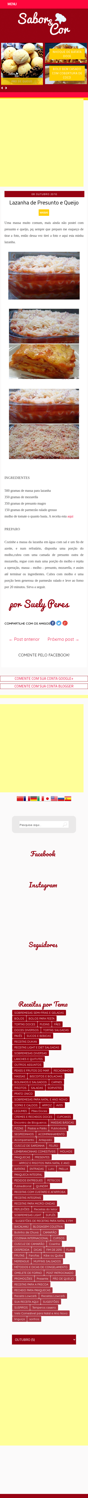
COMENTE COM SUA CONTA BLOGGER (44, 686)
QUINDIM (42, 1186)
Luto (51, 1168)
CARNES (56, 1082)
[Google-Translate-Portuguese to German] (33, 801)
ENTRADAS (37, 1168)
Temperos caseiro (44, 1307)
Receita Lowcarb (25, 1296)
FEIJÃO (53, 1145)
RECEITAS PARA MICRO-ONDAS (34, 1203)
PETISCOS (53, 1180)
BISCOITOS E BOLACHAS (46, 1076)
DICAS (38, 1249)
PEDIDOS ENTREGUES (28, 1180)
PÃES (57, 1024)
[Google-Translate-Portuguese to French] (26, 801)
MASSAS (44, 212)
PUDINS (45, 1024)
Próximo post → (63, 639)
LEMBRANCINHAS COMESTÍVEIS (35, 1151)
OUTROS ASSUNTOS (27, 1064)
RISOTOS (20, 1088)
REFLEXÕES (21, 1209)
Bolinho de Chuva (26, 1232)
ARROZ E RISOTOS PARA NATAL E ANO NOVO (44, 1163)
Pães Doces (39, 1111)
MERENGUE (21, 1261)
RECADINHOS (62, 1070)
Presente (42, 1278)
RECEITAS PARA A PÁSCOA (31, 1284)
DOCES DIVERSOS (26, 1030)
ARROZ (47, 1105)
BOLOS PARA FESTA (41, 1018)
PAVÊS (18, 1035)
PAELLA (63, 1168)
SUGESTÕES (51, 1301)
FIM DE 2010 (54, 1249)
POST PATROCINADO (59, 1272)
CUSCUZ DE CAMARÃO (29, 1244)
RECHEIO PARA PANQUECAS (32, 1290)
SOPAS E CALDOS (26, 1105)
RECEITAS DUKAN (25, 1041)
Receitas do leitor (45, 1209)
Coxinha (54, 1244)
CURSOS (59, 1238)
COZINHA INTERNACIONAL (31, 1238)
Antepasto (45, 1140)
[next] (6, 88)
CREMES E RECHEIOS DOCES (33, 1116)
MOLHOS (66, 1151)
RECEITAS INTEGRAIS (27, 1197)
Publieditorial (22, 1186)
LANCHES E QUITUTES (28, 1059)
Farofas (34, 1255)
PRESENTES (42, 1157)
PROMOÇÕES (23, 1278)
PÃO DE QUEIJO (63, 1278)
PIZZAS (18, 1128)
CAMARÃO (50, 1232)
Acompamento (24, 1140)
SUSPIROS (21, 1307)
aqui (70, 516)
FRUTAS (19, 1255)
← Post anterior (24, 639)
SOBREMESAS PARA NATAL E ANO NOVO (40, 1099)
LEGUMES (20, 1111)
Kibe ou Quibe (53, 1255)
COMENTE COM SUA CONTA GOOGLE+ (44, 678)
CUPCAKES (64, 1116)
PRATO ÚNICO (23, 1093)
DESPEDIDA (21, 1249)
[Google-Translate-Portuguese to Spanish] (68, 801)
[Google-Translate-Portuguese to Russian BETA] (61, 801)
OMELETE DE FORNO (28, 1272)
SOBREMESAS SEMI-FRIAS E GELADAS (39, 1012)
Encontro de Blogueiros (30, 1122)
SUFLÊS (51, 1215)
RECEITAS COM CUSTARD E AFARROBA (39, 1192)
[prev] (2, 88)
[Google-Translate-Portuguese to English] (54, 801)
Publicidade (58, 1128)
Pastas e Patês (37, 1128)
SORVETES (55, 1088)
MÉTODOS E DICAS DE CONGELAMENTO (40, 1267)
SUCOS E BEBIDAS (39, 1035)
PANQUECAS (22, 1157)
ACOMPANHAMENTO (51, 1134)
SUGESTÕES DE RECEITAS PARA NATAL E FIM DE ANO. (44, 1221)
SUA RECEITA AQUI (26, 1301)
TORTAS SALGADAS (56, 1030)
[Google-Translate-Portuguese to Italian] (40, 801)
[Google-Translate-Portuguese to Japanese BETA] (47, 801)
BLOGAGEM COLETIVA (48, 1226)
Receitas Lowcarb (53, 1296)
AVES (59, 1105)
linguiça (19, 1319)
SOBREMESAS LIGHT (27, 1215)
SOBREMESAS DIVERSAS (30, 1053)
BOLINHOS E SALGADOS (30, 1082)
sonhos (34, 1319)
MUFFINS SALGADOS (47, 1261)
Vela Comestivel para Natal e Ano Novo (40, 1313)
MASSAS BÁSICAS (62, 1122)
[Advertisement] (44, 1401)
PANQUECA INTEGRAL (28, 1174)
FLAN (69, 1249)
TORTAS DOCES (24, 1024)
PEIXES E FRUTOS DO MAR (31, 1070)
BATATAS (19, 1168)
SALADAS (37, 1088)
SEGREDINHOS (24, 1134)
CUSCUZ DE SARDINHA (29, 1145)
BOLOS (19, 1018)
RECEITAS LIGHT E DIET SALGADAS (36, 1047)
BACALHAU (21, 1226)
